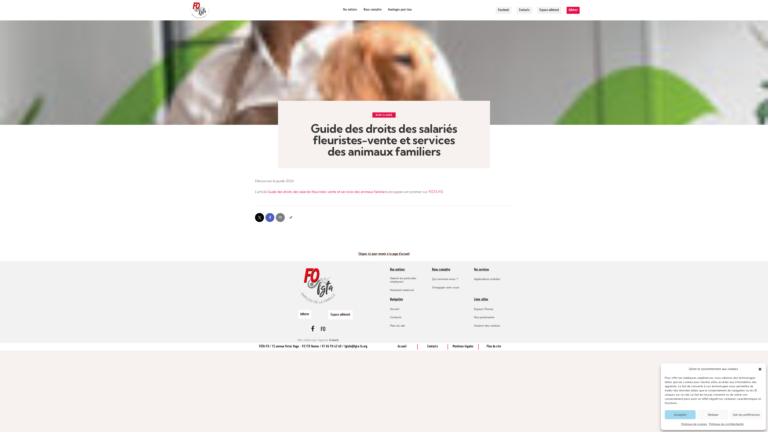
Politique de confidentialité (726, 424)
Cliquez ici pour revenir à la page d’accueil (384, 254)
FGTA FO (436, 192)
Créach (334, 340)
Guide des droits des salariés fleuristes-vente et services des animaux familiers (327, 192)
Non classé (384, 115)
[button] (760, 369)
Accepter (680, 415)
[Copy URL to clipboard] (290, 217)
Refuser (713, 415)
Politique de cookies (694, 424)
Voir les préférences (746, 415)
